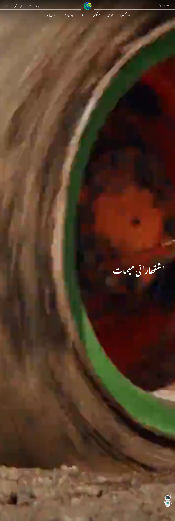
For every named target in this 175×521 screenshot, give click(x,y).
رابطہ (6, 5)
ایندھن (110, 14)
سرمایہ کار (37, 5)
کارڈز (83, 14)
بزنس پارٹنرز (50, 14)
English (167, 5)
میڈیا (21, 5)
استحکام (29, 5)
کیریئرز (14, 5)
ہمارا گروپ (125, 14)
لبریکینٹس (96, 14)
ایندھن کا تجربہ (68, 14)
